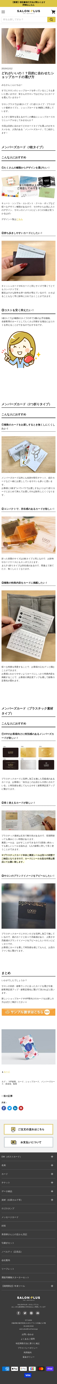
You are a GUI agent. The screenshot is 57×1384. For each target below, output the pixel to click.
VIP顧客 (12, 1081)
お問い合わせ (28, 1334)
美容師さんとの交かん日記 (14, 1234)
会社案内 (6, 1260)
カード (7, 1072)
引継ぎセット (8, 1243)
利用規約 (28, 1352)
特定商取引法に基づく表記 (28, 1343)
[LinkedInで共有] (15, 1108)
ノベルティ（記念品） (12, 1251)
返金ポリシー (29, 1357)
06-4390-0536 (29, 1326)
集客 (15, 1084)
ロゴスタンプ (8, 1208)
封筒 (4, 1226)
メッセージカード (10, 1217)
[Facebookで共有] (4, 1108)
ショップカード (32, 1081)
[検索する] (51, 19)
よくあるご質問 (28, 1339)
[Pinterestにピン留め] (21, 1108)
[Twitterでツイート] (9, 1108)
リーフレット (8, 1269)
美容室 (8, 1084)
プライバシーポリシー (28, 1348)
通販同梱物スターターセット (15, 1277)
